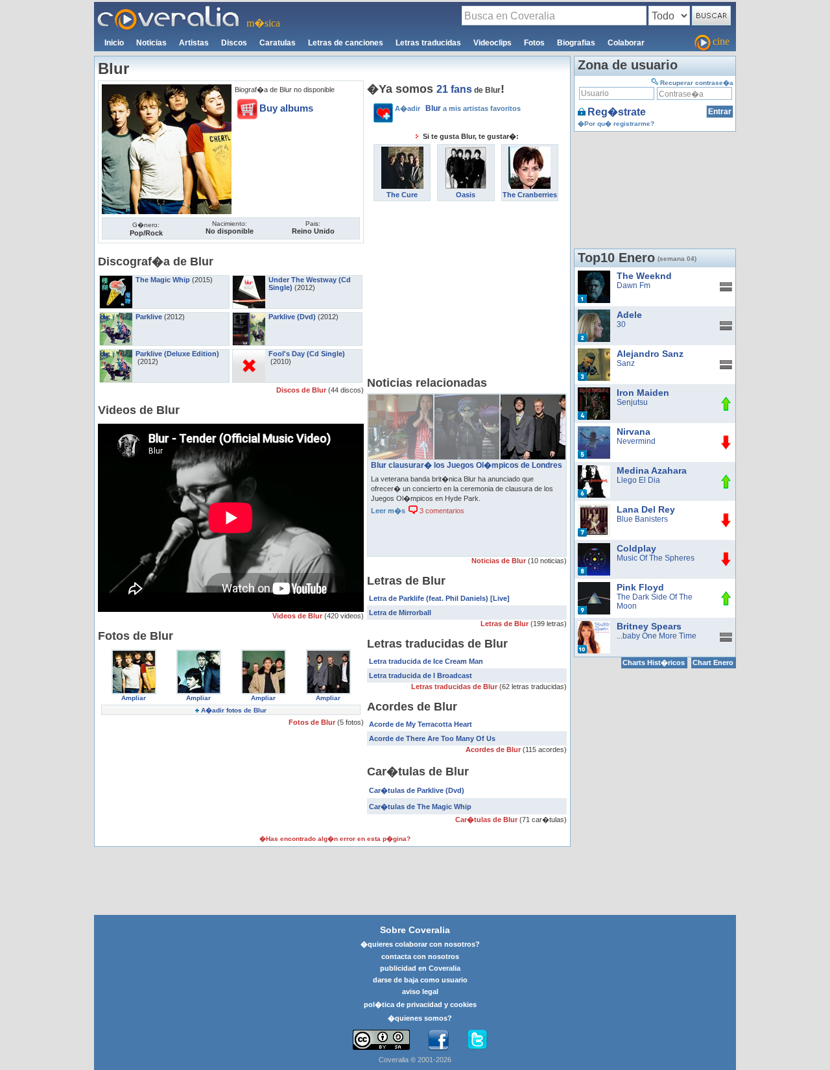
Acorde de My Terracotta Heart (420, 724)
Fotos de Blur (313, 722)
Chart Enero (713, 662)
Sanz (626, 363)
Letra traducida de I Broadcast (420, 675)
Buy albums (286, 108)
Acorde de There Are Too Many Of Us (432, 738)
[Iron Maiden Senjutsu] (594, 391)
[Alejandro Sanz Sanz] (594, 353)
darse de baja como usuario (420, 980)
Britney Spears (649, 626)
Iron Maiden (643, 392)
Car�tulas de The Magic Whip (420, 806)
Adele (629, 315)
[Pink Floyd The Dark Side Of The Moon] (594, 586)
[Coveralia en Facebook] (438, 1040)
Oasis (465, 195)
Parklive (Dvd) (292, 317)
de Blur (468, 90)
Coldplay (636, 548)
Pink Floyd (640, 587)
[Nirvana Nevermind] (594, 430)
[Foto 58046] (263, 654)
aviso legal (420, 991)
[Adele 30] (594, 314)
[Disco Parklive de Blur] (116, 317)
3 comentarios (441, 511)
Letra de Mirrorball (400, 612)
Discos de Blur (302, 390)
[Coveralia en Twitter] (477, 1040)
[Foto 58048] (134, 654)
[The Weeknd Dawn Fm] (594, 275)
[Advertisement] (467, 292)
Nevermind (636, 441)
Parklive (149, 317)
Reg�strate (616, 111)
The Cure (402, 195)
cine (721, 41)
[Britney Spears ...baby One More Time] (594, 625)
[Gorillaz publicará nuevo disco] (466, 399)
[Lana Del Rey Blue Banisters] (594, 508)
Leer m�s (388, 511)
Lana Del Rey (646, 509)
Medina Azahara (652, 470)
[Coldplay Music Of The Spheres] (594, 547)
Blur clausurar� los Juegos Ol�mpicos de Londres (466, 465)
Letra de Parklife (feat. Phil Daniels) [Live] (439, 598)
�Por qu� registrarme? (616, 123)
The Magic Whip (163, 280)
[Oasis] (466, 151)
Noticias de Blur (499, 561)
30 (621, 324)
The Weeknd (644, 276)
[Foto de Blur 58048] (166, 88)
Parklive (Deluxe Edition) (177, 354)
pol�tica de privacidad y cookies (420, 1004)
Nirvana (633, 431)
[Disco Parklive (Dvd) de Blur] (249, 317)
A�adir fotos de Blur (234, 710)
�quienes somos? (420, 1018)
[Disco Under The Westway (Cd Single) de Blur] (249, 280)
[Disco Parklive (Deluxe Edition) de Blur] (116, 354)
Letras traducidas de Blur (455, 686)
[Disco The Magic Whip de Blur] (116, 280)
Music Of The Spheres (655, 558)
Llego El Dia (638, 480)
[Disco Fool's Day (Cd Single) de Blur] (249, 354)
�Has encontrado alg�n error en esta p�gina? (334, 838)
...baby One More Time (656, 635)
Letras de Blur (505, 623)
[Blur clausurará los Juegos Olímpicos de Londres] (533, 399)
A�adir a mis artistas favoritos (458, 108)
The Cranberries (530, 195)
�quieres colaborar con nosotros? (420, 944)
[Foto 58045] (328, 654)
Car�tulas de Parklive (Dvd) (416, 790)
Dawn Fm (633, 285)
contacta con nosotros (420, 956)
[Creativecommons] (381, 1040)
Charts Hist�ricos (653, 662)
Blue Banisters (642, 519)
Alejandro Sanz (650, 353)
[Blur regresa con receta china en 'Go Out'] (400, 399)
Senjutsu (632, 402)
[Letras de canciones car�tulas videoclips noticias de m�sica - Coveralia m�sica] (168, 9)
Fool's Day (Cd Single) (306, 354)
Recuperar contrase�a (696, 82)
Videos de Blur (298, 616)
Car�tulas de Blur (487, 819)
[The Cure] (402, 151)
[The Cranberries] (529, 151)
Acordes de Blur (494, 749)
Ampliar (133, 697)
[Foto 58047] (198, 654)
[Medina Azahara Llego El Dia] (594, 469)
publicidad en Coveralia (420, 968)
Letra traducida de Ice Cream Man (426, 661)
